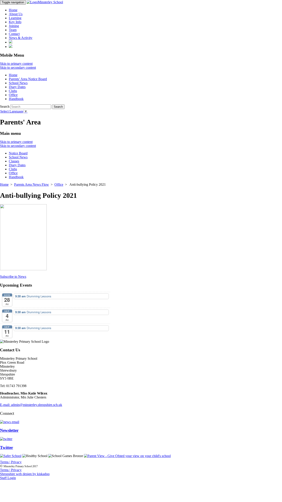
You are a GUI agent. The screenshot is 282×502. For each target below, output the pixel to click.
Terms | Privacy (11, 462)
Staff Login (8, 478)
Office (13, 95)
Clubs (13, 91)
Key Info (15, 22)
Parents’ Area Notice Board (28, 79)
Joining (14, 26)
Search (4, 106)
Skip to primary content (16, 63)
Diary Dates (17, 87)
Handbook (16, 99)
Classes (14, 161)
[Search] (10, 42)
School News (18, 83)
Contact (14, 34)
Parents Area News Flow (31, 184)
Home (13, 10)
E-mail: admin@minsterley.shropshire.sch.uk (31, 405)
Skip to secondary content (18, 67)
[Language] (10, 46)
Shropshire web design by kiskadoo (25, 474)
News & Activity (20, 38)
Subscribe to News (13, 276)
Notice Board (18, 153)
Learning (15, 18)
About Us (15, 14)
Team (13, 30)
